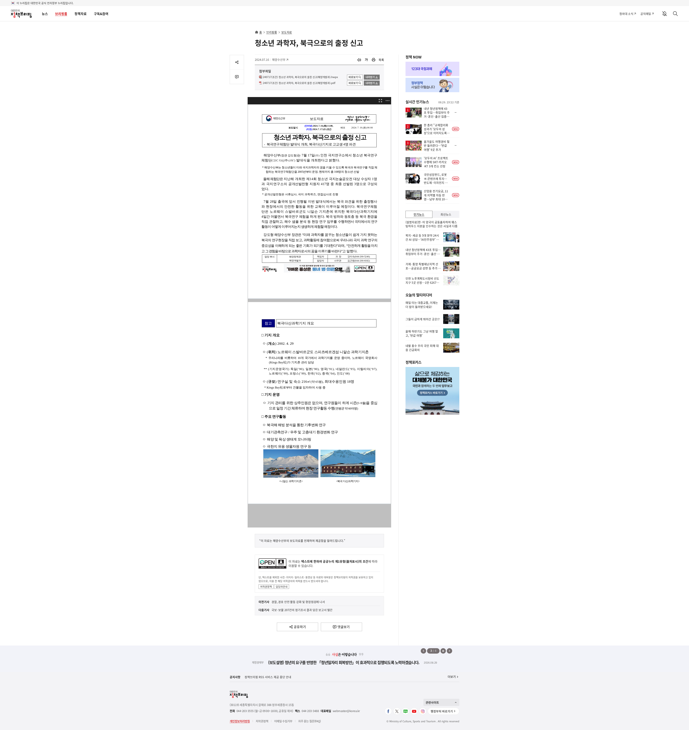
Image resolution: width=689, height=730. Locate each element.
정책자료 (80, 13)
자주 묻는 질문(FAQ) (309, 721)
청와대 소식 (626, 13)
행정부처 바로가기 (442, 711)
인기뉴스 (419, 214)
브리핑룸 (61, 13)
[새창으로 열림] (373, 60)
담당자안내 (281, 586)
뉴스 (45, 13)
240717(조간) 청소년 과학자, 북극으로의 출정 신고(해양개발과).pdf (299, 83)
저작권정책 (266, 586)
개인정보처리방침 (240, 721)
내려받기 (370, 77)
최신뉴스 (445, 214)
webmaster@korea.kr (346, 711)
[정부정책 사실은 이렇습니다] (432, 85)
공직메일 (645, 13)
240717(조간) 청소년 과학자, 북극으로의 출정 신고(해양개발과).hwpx (300, 77)
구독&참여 (101, 13)
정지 (443, 651)
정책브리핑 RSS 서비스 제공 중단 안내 (268, 677)
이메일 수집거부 (283, 721)
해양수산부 (280, 59)
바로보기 (353, 77)
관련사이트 (432, 702)
